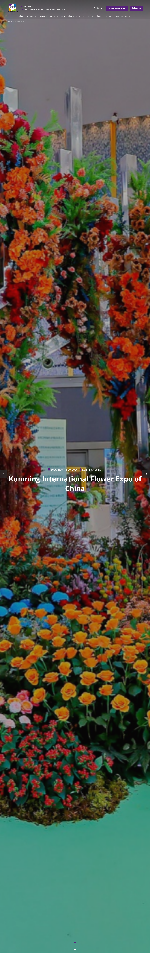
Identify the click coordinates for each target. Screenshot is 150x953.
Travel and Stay (121, 16)
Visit (32, 16)
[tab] (75, 943)
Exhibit (53, 16)
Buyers (42, 16)
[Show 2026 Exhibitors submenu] (76, 16)
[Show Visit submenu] (36, 16)
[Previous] (4, 474)
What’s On (100, 16)
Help (111, 16)
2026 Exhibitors (67, 16)
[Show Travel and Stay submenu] (130, 16)
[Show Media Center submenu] (92, 16)
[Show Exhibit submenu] (58, 16)
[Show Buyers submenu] (47, 16)
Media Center (85, 16)
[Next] (146, 474)
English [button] (97, 8)
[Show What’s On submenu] (106, 16)
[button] (117, 8)
